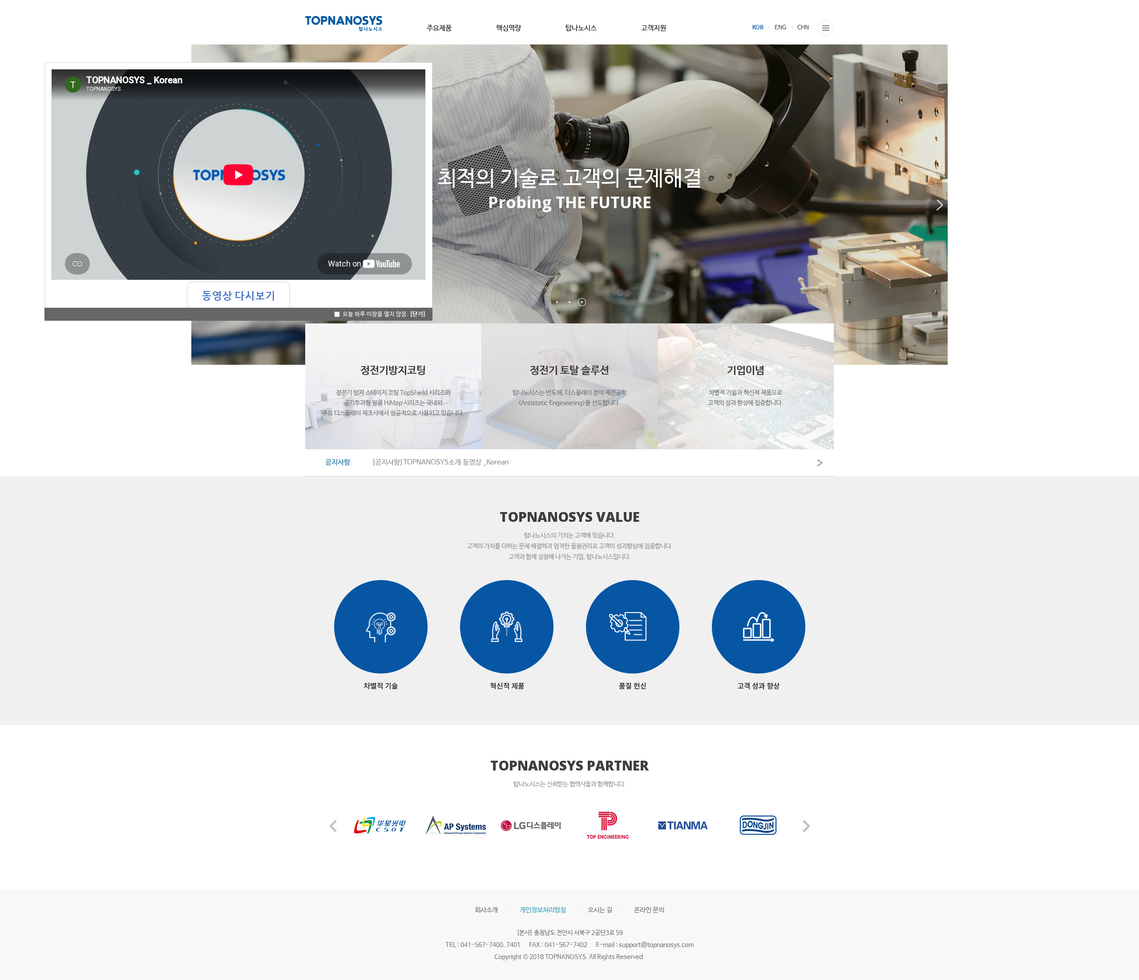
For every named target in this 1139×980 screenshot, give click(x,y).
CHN (803, 27)
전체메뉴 (826, 28)
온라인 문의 (649, 910)
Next (940, 204)
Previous (333, 826)
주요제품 (439, 28)
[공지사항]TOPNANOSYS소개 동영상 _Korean (440, 462)
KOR (757, 27)
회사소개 (486, 910)
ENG (780, 27)
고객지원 (653, 28)
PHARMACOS (343, 23)
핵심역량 (508, 28)
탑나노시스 (581, 28)
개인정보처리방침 (543, 910)
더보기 (819, 463)
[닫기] (418, 314)
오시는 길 (600, 910)
